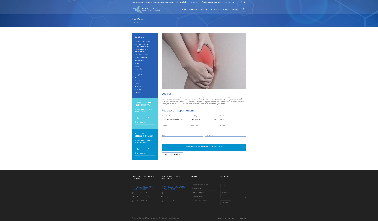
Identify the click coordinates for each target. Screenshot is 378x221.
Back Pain (138, 87)
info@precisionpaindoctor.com (164, 2)
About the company (239, 218)
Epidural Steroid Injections (200, 185)
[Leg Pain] (204, 61)
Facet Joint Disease (140, 75)
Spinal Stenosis (139, 60)
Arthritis (137, 84)
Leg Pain (137, 92)
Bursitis (137, 66)
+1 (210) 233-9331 (192, 2)
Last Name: (222, 125)
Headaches (138, 81)
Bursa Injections (197, 188)
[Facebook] (241, 2)
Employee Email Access (223, 218)
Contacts (149, 2)
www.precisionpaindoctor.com (143, 193)
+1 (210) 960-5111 (227, 2)
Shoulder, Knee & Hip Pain (143, 41)
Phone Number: (209, 135)
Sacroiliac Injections (198, 196)
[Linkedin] (244, 2)
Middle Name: (194, 125)
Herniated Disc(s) (140, 72)
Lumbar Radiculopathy (141, 57)
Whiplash (137, 78)
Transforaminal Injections (200, 200)
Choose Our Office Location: (169, 116)
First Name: (165, 125)
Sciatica (137, 63)
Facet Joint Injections (198, 192)
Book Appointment (138, 2)
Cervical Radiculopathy (141, 54)
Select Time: (222, 116)
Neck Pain (138, 89)
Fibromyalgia (138, 69)
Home (133, 22)
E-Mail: (163, 135)
